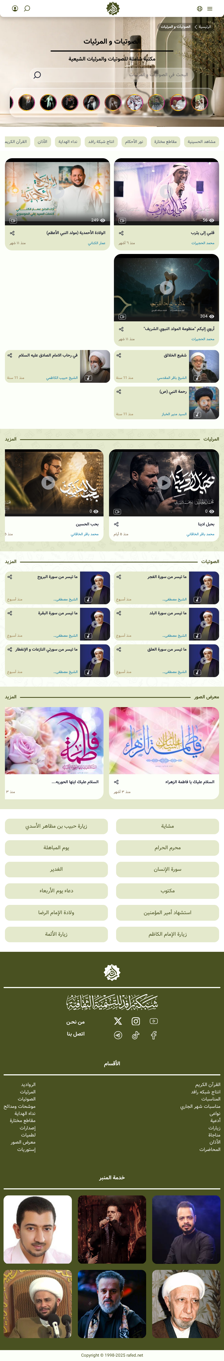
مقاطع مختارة (165, 142)
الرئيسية (205, 27)
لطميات (28, 1135)
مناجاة (214, 1135)
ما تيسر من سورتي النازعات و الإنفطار (46, 650)
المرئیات (211, 439)
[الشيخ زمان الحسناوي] (38, 1304)
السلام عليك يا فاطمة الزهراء (190, 782)
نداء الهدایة (67, 142)
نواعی (215, 1113)
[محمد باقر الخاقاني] (112, 1229)
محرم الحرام (168, 848)
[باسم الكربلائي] (112, 1304)
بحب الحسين (87, 524)
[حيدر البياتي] (186, 1229)
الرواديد (28, 1084)
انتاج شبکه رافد (205, 1092)
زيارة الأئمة (56, 934)
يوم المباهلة (56, 848)
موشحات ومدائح (20, 1106)
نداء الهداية (25, 1113)
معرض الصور (206, 697)
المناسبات (210, 1099)
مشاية (167, 826)
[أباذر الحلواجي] (38, 1229)
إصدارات (28, 1128)
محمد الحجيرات (202, 243)
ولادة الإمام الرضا (56, 913)
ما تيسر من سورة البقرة (58, 613)
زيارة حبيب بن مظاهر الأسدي (56, 826)
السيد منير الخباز (174, 414)
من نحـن (75, 1022)
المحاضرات (209, 1149)
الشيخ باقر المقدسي (172, 378)
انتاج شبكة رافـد (101, 142)
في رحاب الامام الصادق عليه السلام (48, 355)
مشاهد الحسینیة (202, 142)
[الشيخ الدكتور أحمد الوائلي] (186, 1304)
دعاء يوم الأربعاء (56, 891)
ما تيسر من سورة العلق (167, 650)
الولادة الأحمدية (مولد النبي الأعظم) (75, 233)
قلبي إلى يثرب (202, 233)
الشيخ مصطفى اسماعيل (176, 599)
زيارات (214, 1128)
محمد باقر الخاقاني (200, 534)
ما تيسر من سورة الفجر (167, 577)
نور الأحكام (134, 142)
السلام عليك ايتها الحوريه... (75, 782)
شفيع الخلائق (175, 355)
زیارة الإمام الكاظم (168, 934)
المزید (10, 439)
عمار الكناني (96, 243)
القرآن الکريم (15, 142)
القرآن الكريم (207, 1084)
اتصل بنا (76, 1034)
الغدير (56, 869)
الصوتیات (210, 562)
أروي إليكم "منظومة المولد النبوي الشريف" (179, 329)
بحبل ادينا (206, 524)
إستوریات (26, 1149)
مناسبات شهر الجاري (200, 1106)
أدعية (215, 1120)
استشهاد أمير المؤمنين (167, 913)
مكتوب (168, 891)
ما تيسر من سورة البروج (57, 577)
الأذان (42, 142)
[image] (164, 740)
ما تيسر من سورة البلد (168, 613)
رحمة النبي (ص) (173, 392)
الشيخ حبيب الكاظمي (62, 378)
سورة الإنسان (167, 869)
